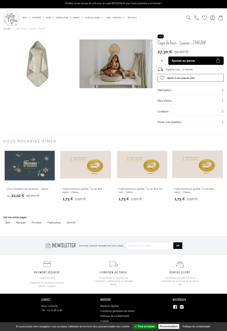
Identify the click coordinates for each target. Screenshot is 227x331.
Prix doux (132, 18)
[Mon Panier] (220, 18)
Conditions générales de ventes (117, 311)
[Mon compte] (212, 18)
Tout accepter (146, 326)
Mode (48, 18)
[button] (191, 78)
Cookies (104, 321)
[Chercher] (188, 18)
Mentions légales (109, 306)
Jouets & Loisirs (92, 18)
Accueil (7, 29)
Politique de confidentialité (114, 316)
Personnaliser (169, 326)
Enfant (76, 18)
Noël (108, 18)
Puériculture (62, 18)
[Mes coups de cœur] (204, 18)
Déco (24, 18)
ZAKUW (71, 222)
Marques (117, 18)
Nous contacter (49, 306)
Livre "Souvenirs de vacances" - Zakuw (27, 189)
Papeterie (36, 18)
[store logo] (11, 18)
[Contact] (196, 18)
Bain (7, 222)
